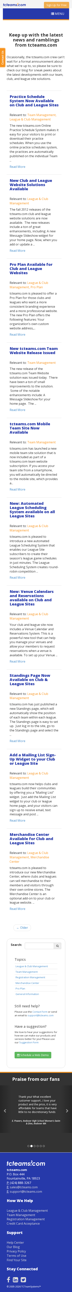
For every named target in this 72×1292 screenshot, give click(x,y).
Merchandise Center (27, 983)
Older (22, 928)
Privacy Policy (16, 1251)
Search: (16, 945)
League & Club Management (32, 966)
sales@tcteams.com (24, 1187)
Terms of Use (16, 1256)
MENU (59, 14)
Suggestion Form (29, 1042)
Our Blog (13, 1247)
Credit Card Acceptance (23, 1223)
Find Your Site (16, 1260)
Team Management (27, 971)
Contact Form (39, 1011)
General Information (27, 994)
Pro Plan (20, 988)
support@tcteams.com (41, 1015)
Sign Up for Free (56, 5)
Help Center (15, 1242)
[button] (5, 1109)
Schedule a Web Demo (34, 1055)
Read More (17, 167)
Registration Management (30, 977)
